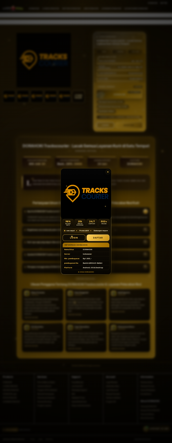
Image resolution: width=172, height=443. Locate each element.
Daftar (98, 237)
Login (74, 237)
